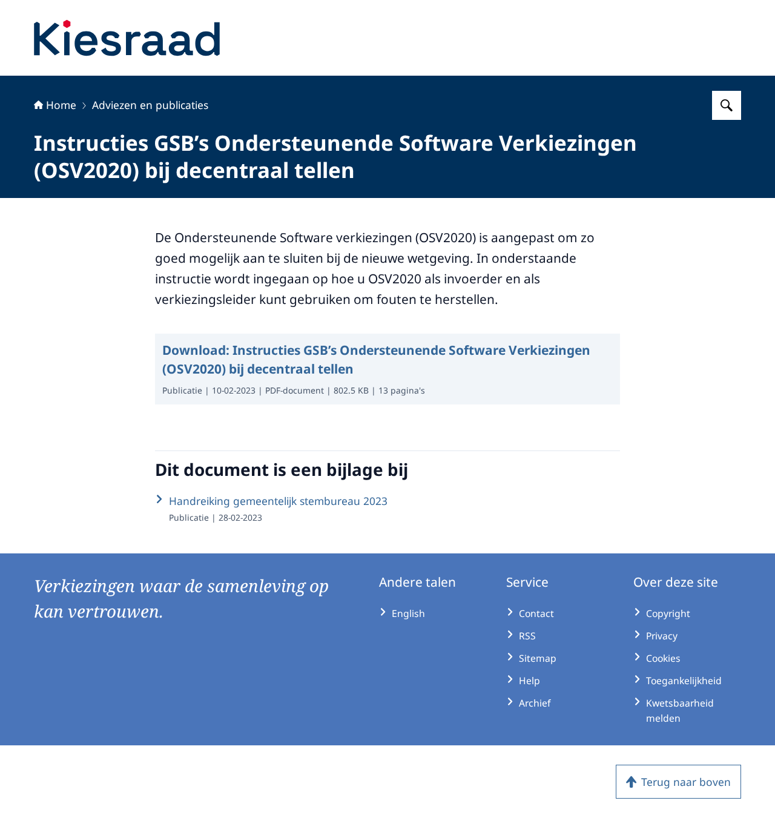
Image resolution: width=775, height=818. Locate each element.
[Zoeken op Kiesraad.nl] (726, 105)
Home (61, 104)
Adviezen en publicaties (150, 104)
